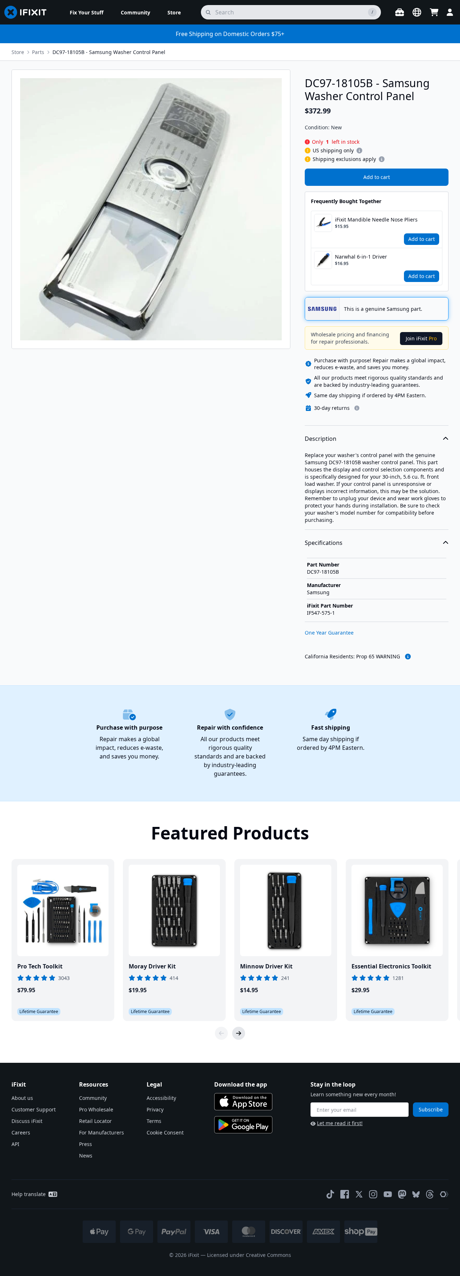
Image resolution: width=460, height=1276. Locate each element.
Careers (21, 1132)
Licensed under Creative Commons (249, 1255)
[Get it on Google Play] (243, 1124)
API (15, 1144)
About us (22, 1097)
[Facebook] (344, 1194)
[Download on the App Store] (243, 1101)
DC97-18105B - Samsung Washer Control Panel (108, 52)
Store (18, 52)
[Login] (450, 12)
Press (85, 1144)
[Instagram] (373, 1194)
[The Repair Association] (444, 1194)
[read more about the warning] (407, 656)
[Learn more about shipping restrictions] (359, 150)
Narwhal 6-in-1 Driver (361, 256)
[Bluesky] (416, 1194)
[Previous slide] (221, 1033)
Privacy (155, 1109)
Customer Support (34, 1109)
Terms (154, 1121)
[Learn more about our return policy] (357, 408)
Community (93, 1097)
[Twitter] (359, 1194)
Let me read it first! (340, 1123)
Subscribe (431, 1109)
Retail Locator (95, 1121)
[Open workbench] (399, 12)
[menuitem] (86, 12)
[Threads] (430, 1194)
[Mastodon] (402, 1194)
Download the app (240, 1084)
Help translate (29, 1194)
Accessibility (161, 1097)
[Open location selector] (417, 12)
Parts (38, 52)
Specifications (323, 543)
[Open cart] (434, 12)
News (85, 1155)
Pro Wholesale (96, 1109)
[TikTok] (330, 1194)
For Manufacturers (101, 1132)
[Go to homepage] (28, 12)
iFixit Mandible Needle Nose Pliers (376, 219)
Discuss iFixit (27, 1121)
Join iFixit (421, 338)
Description (320, 439)
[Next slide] (238, 1033)
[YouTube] (387, 1194)
